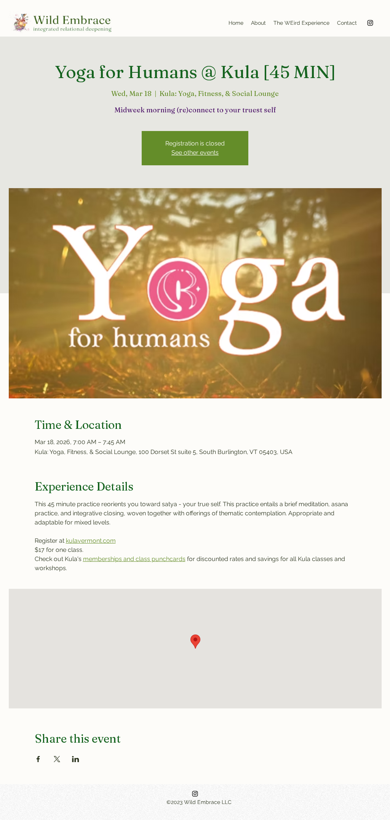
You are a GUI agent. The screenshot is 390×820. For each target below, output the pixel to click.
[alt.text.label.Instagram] (370, 23)
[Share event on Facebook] (38, 759)
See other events (195, 152)
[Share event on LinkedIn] (75, 759)
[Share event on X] (57, 759)
